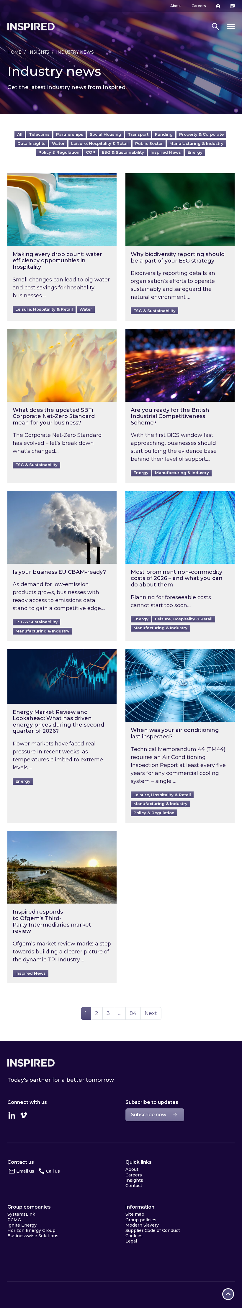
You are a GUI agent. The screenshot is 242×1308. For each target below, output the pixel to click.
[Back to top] (228, 1294)
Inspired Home (31, 26)
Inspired (31, 1063)
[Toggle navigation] (231, 26)
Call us (53, 1171)
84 (135, 1013)
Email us (25, 1171)
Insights (38, 52)
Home (14, 52)
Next (151, 1013)
